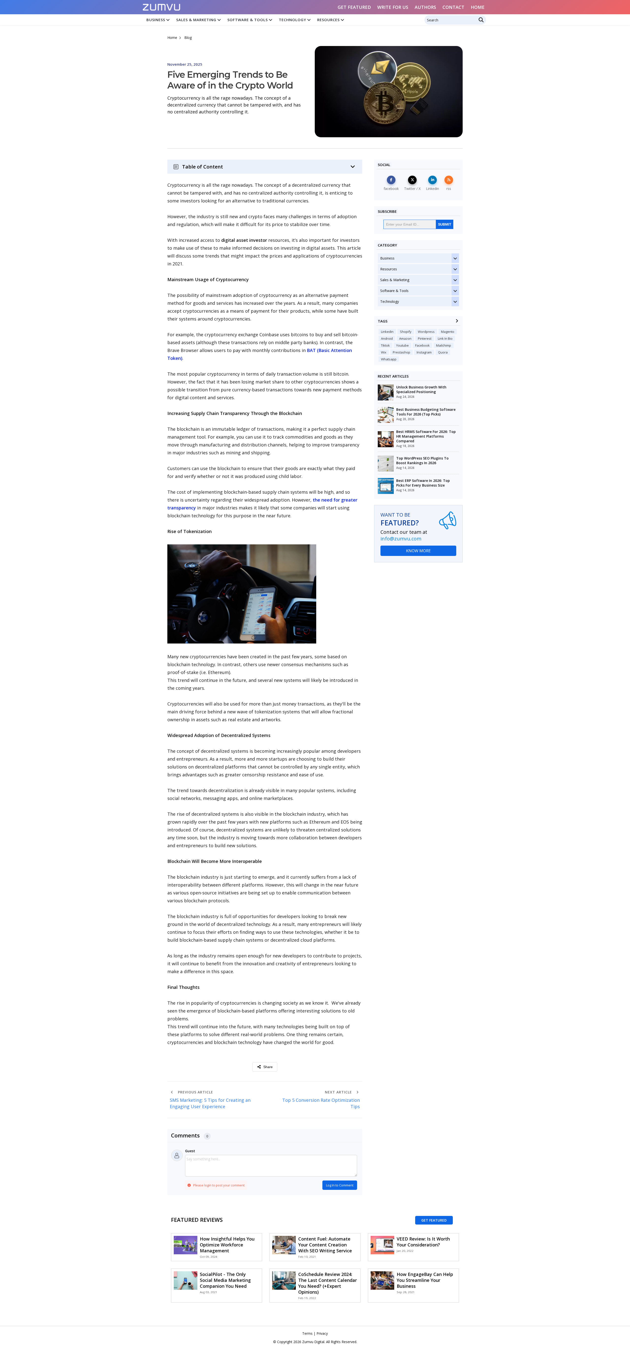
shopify (405, 331)
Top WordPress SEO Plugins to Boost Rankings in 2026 (422, 460)
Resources (328, 19)
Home (478, 7)
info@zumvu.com (400, 538)
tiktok (385, 345)
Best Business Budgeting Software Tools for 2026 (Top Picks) (426, 411)
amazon (405, 338)
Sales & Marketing (196, 19)
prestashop (401, 352)
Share (268, 1067)
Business (155, 19)
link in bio (445, 338)
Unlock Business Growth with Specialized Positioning (421, 389)
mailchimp (443, 345)
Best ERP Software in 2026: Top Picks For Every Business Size (423, 483)
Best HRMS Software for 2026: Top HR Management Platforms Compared (426, 436)
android (387, 338)
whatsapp (388, 359)
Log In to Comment (339, 1185)
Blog (188, 37)
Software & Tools (247, 19)
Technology (292, 19)
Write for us (392, 7)
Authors (425, 7)
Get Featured (354, 7)
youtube (402, 345)
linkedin (387, 331)
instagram (424, 352)
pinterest (424, 338)
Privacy (322, 1333)
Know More (418, 550)
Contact (453, 7)
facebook (422, 345)
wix (383, 352)
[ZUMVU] (162, 6)
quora (443, 352)
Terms (307, 1333)
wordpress (426, 331)
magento (447, 331)
